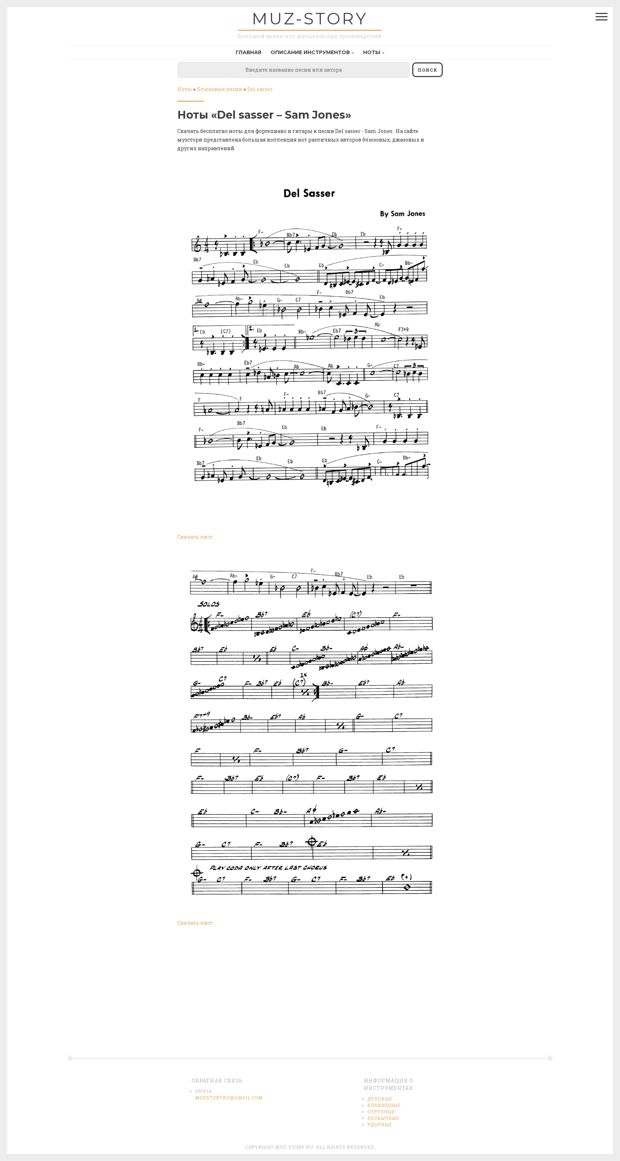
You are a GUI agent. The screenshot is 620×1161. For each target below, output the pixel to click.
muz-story (310, 18)
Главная (248, 52)
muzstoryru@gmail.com (229, 1097)
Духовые (380, 1098)
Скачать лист (195, 536)
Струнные (381, 1111)
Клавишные (384, 1105)
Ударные (379, 1124)
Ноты (371, 52)
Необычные (383, 1118)
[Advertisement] (310, 997)
